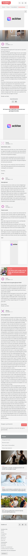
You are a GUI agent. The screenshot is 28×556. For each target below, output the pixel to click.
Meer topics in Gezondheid (8, 445)
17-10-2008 (7, 44)
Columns (3, 535)
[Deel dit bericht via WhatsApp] (13, 101)
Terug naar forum (6, 440)
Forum (8, 7)
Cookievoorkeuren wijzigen (7, 548)
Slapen (3, 466)
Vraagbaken (4, 534)
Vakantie (3, 509)
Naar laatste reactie (14, 107)
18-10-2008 (7, 143)
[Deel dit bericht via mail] (16, 101)
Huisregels (3, 543)
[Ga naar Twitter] (22, 524)
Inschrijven (4, 553)
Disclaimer (3, 545)
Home (3, 7)
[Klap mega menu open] (25, 3)
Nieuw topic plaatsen (7, 448)
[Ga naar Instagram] (25, 524)
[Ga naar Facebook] (19, 524)
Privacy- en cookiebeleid (6, 547)
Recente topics (5, 442)
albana (7, 310)
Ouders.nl (4, 524)
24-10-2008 (7, 311)
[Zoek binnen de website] (19, 3)
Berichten (3, 538)
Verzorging (10, 268)
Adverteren (3, 537)
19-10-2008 (7, 179)
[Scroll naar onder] (25, 11)
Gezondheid (14, 7)
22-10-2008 (7, 279)
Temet (7, 142)
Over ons (3, 540)
